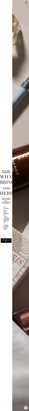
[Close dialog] (26, 2)
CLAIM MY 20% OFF (6, 240)
